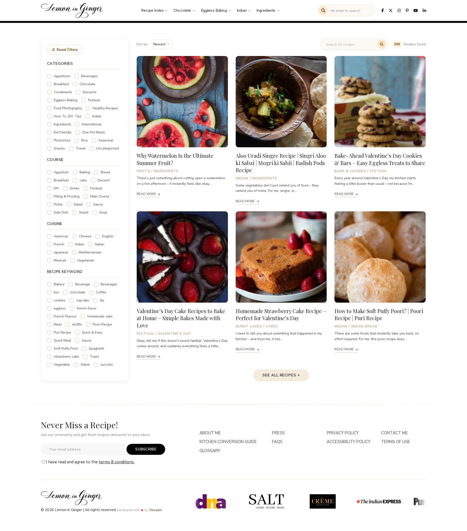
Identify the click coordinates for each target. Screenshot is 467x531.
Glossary (209, 450)
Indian (242, 10)
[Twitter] (391, 10)
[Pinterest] (407, 10)
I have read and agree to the (90, 462)
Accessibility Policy (348, 441)
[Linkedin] (424, 10)
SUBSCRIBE (145, 449)
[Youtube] (415, 10)
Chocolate (182, 10)
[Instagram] (399, 10)
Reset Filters (67, 49)
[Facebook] (382, 10)
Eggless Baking (214, 10)
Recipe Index (152, 10)
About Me (210, 433)
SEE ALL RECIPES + (281, 375)
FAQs (277, 441)
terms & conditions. (117, 462)
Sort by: (142, 44)
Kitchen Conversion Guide (228, 441)
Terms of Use (395, 441)
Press (278, 433)
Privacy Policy (343, 433)
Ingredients (266, 10)
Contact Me (394, 433)
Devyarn (156, 510)
